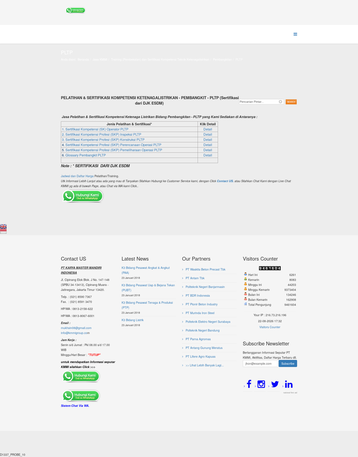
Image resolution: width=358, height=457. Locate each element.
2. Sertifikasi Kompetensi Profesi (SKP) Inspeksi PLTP (101, 134)
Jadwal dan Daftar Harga (77, 176)
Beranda (83, 59)
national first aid (290, 393)
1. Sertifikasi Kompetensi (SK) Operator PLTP (95, 129)
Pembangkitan (222, 59)
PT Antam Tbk (194, 278)
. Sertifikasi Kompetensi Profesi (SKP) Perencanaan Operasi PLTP (112, 144)
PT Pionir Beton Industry (201, 304)
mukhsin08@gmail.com (76, 328)
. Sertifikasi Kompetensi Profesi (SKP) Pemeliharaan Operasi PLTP (113, 149)
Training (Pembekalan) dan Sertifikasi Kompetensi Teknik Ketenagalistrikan (160, 59)
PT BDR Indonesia (197, 295)
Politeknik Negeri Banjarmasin (205, 287)
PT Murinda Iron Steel (199, 313)
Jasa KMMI (100, 59)
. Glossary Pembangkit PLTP (85, 155)
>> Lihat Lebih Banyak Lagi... (204, 365)
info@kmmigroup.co (74, 333)
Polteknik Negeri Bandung (202, 330)
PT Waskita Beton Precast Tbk (205, 269)
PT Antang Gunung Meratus (204, 348)
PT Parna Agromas (198, 339)
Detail (207, 129)
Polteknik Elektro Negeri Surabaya (207, 321)
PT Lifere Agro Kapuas (200, 356)
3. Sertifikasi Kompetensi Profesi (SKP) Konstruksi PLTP (103, 139)
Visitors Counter (269, 327)
